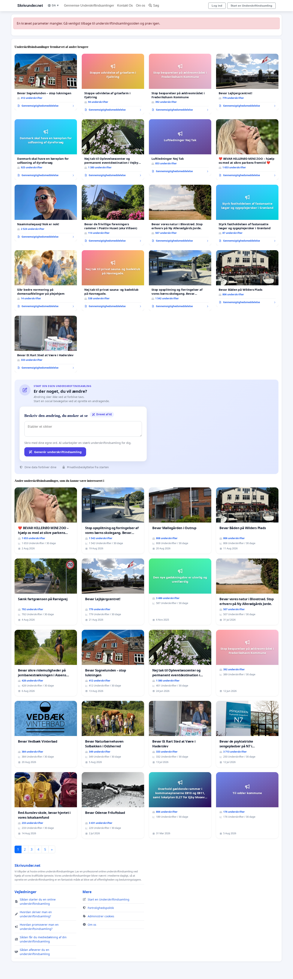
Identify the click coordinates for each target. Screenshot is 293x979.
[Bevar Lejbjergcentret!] (247, 82)
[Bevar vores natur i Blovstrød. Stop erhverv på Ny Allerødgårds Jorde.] (180, 215)
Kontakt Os (125, 5)
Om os (140, 5)
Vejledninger (25, 891)
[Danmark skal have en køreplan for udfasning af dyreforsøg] (46, 149)
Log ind (217, 5)
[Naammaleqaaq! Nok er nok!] (46, 213)
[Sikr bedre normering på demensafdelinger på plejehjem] (46, 280)
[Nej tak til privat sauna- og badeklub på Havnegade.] (113, 280)
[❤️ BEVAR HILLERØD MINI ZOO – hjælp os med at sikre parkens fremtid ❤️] (247, 149)
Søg (156, 5)
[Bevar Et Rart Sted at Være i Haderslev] (46, 344)
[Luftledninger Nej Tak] (180, 147)
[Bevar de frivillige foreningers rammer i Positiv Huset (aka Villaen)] (113, 215)
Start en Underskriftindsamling (251, 5)
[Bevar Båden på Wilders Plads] (247, 278)
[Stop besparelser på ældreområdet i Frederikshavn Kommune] (180, 84)
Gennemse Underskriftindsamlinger (89, 5)
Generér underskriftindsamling (58, 452)
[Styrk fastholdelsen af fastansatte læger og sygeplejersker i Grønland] (247, 215)
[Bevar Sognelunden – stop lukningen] (46, 82)
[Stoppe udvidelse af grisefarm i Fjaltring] (113, 84)
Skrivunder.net (30, 5)
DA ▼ (55, 5)
